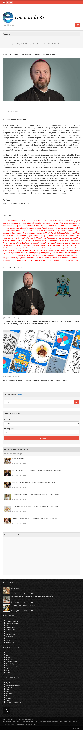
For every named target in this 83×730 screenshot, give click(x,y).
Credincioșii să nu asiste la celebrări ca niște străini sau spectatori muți (32, 597)
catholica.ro (9, 636)
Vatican (8, 700)
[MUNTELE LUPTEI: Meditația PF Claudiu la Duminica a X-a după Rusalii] (8, 485)
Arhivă (8, 657)
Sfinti (7, 691)
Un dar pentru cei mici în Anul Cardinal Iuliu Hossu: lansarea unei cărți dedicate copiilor (35, 380)
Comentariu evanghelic (13, 666)
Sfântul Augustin (16, 588)
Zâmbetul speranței (18, 458)
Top (6, 711)
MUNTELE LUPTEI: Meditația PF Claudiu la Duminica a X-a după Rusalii (33, 482)
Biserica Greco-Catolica (13, 685)
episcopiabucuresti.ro (12, 623)
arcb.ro (8, 638)
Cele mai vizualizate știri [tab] (14, 454)
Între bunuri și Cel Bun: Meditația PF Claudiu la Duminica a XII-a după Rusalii (35, 506)
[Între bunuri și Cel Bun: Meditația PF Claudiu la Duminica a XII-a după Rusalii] (8, 509)
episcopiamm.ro (10, 627)
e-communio (6, 44)
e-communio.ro (12, 719)
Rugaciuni (9, 698)
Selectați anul (9, 428)
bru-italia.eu (9, 632)
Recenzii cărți (10, 664)
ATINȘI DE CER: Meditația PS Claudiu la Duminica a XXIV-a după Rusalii (29, 54)
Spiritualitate (9, 694)
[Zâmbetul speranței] (8, 461)
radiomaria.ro (10, 643)
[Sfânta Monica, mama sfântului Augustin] (7, 608)
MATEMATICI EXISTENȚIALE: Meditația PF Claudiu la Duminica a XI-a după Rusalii (36, 470)
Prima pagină (10, 653)
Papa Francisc (10, 683)
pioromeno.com (10, 630)
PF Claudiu (9, 687)
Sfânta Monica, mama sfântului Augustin (23, 605)
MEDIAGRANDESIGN (31, 724)
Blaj (7, 696)
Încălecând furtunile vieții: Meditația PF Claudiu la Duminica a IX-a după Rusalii (35, 494)
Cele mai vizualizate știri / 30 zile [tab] (17, 449)
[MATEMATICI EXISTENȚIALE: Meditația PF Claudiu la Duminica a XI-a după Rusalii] (8, 473)
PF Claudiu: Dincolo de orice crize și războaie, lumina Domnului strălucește (34, 518)
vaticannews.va (10, 634)
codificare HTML (21, 724)
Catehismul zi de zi (11, 661)
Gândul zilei (9, 659)
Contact (8, 672)
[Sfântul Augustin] (7, 590)
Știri (13, 44)
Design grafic (7, 724)
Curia (7, 670)
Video (7, 668)
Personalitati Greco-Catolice (14, 702)
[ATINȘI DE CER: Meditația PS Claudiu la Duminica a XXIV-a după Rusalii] (41, 79)
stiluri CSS (13, 724)
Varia (7, 689)
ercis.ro (8, 640)
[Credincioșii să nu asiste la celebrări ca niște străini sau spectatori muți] (7, 599)
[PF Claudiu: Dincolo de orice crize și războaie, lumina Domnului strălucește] (8, 521)
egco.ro (8, 625)
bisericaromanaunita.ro (12, 621)
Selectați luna (9, 420)
